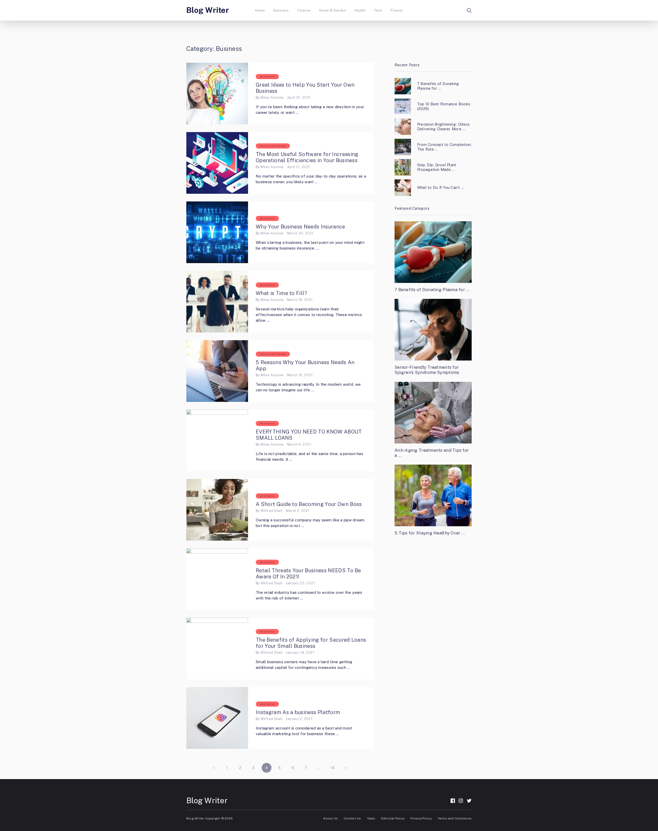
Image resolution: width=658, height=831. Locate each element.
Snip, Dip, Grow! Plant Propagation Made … (436, 167)
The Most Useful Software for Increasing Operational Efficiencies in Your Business (307, 157)
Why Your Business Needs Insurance (300, 227)
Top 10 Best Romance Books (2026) (443, 106)
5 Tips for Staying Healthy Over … (430, 532)
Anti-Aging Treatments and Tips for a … (432, 453)
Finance (303, 10)
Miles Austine (272, 97)
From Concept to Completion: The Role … (444, 146)
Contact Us (352, 818)
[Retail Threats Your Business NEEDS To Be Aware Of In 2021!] (217, 579)
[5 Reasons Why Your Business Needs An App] (217, 371)
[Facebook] (453, 801)
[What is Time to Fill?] (217, 302)
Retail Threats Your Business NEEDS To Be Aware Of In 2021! (308, 573)
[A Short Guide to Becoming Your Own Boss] (217, 510)
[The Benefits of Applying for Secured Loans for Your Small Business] (217, 648)
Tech (378, 10)
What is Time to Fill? (281, 293)
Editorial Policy (393, 818)
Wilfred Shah (271, 511)
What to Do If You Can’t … (440, 187)
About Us (330, 818)
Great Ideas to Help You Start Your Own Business (305, 88)
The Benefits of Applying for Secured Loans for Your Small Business (311, 643)
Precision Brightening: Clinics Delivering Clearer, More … (443, 126)
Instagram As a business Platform (298, 712)
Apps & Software (273, 146)
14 (332, 768)
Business (281, 10)
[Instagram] (461, 801)
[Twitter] (469, 801)
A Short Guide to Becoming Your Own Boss (309, 504)
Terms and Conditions (455, 818)
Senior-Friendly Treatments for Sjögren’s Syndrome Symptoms (427, 370)
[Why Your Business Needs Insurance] (217, 232)
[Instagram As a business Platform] (217, 718)
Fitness (397, 10)
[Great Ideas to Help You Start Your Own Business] (217, 93)
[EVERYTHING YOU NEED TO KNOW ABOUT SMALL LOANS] (217, 440)
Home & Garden (332, 10)
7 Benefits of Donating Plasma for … (438, 85)
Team (371, 818)
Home (260, 10)
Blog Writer (207, 10)
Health (359, 10)
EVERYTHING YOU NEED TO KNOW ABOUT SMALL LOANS (309, 435)
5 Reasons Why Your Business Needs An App (305, 365)
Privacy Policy (421, 818)
